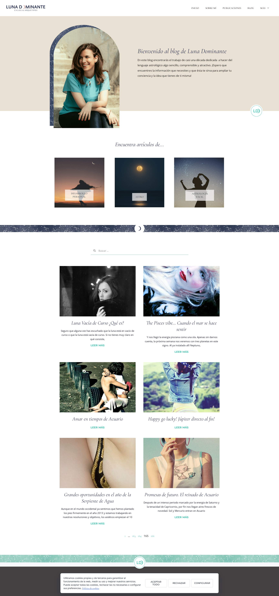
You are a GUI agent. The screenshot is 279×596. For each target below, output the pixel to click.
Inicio (195, 8)
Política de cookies (90, 588)
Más (262, 8)
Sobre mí (210, 8)
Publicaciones (232, 8)
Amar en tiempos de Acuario (97, 419)
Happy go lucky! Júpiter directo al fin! (181, 419)
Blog (251, 8)
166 (152, 536)
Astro (139, 197)
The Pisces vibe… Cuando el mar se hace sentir (181, 326)
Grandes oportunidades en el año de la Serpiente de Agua (97, 497)
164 (139, 536)
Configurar (202, 583)
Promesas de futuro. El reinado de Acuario (181, 494)
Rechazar (179, 583)
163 (134, 536)
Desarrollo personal (79, 195)
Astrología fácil (200, 195)
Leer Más (97, 345)
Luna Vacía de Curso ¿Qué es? (97, 323)
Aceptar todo (156, 583)
